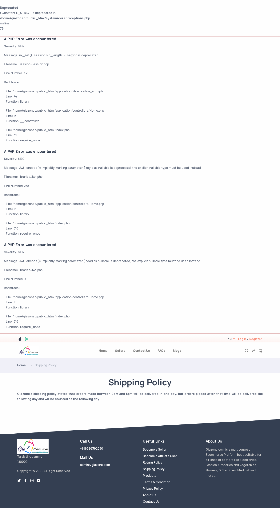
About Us (149, 495)
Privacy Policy (153, 488)
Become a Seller (154, 449)
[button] (229, 339)
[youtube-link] (38, 480)
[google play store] (27, 340)
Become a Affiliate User (160, 456)
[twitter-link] (19, 480)
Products (149, 475)
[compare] (253, 350)
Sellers (120, 351)
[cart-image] (261, 350)
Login (242, 339)
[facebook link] (25, 480)
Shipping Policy (154, 469)
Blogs (177, 351)
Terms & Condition (156, 482)
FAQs (161, 351)
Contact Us (141, 351)
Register (255, 339)
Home (103, 351)
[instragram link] (32, 480)
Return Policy (152, 462)
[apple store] (20, 340)
